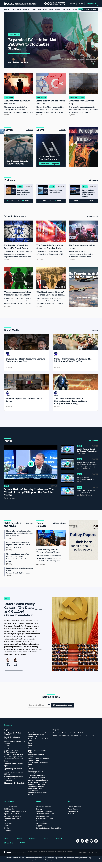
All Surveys (29, 130)
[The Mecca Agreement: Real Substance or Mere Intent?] (19, 287)
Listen (11, 200)
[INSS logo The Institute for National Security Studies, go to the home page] (15, 852)
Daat (89, 852)
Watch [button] (27, 200)
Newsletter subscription (62, 705)
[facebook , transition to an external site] (77, 841)
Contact (72, 3)
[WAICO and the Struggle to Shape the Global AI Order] (51, 241)
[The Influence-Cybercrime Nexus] (83, 241)
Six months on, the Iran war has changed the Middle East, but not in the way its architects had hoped (19, 532)
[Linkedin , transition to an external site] (96, 841)
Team (39, 9)
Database (26, 9)
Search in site (91, 9)
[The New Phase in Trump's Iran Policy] (19, 94)
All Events (62, 130)
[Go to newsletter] (49, 705)
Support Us (91, 3)
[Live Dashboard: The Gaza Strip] (83, 94)
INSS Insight (14, 34)
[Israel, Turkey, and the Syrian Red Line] (51, 94)
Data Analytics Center (77, 97)
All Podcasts (93, 180)
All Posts (95, 330)
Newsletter (66, 9)
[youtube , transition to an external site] (91, 841)
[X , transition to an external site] (82, 841)
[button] (31, 464)
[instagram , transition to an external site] (87, 841)
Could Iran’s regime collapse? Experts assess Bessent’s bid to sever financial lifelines (18, 544)
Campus (74, 9)
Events (33, 9)
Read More (29, 523)
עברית (81, 3)
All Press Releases (59, 523)
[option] (83, 147)
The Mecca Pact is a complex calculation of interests (17, 555)
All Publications (92, 216)
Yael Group (94, 852)
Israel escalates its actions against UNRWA (19, 569)
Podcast (57, 9)
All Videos (93, 441)
